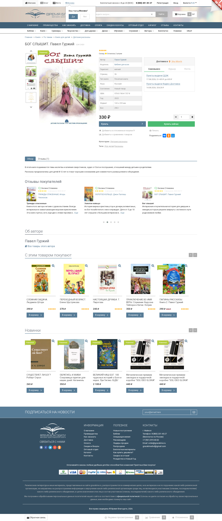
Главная (28, 37)
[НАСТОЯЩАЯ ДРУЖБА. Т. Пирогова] (107, 279)
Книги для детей (62, 37)
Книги (42, 31)
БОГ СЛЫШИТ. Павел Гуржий (167, 194)
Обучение (118, 31)
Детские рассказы (81, 37)
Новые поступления (122, 430)
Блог (45, 3)
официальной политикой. (128, 496)
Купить (104, 124)
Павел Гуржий (120, 60)
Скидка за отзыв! (121, 455)
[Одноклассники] (169, 135)
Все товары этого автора (41, 246)
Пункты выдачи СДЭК (157, 75)
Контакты (178, 25)
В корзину (34, 315)
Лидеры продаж (120, 443)
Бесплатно (163, 31)
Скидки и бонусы (115, 25)
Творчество (72, 31)
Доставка (85, 25)
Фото (58, 3)
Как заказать (69, 25)
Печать (155, 130)
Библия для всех (121, 65)
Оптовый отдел (136, 25)
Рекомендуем (119, 440)
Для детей (109, 146)
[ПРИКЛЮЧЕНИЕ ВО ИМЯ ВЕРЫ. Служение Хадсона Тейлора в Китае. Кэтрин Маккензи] (140, 279)
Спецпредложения (121, 437)
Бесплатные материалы (124, 449)
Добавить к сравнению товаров (116, 134)
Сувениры (56, 31)
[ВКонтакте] (164, 135)
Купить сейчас (171, 124)
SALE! (189, 31)
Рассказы (118, 146)
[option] (68, 89)
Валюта (189, 3)
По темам (47, 37)
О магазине (32, 25)
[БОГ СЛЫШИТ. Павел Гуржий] (67, 89)
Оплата (98, 25)
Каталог (152, 25)
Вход (176, 3)
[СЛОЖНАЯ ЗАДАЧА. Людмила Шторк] (41, 279)
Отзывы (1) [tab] (43, 159)
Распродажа (119, 446)
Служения (133, 31)
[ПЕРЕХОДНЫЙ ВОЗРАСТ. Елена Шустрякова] (74, 279)
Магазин (31, 3)
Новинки (178, 31)
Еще (76, 213)
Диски (105, 31)
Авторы (148, 31)
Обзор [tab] (30, 159)
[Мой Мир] (173, 135)
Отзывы (165, 25)
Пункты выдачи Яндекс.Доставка (163, 84)
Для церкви (90, 31)
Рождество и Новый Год (124, 459)
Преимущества (50, 25)
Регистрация (162, 3)
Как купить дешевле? (123, 452)
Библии (30, 31)
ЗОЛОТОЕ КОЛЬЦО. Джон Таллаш (110, 194)
